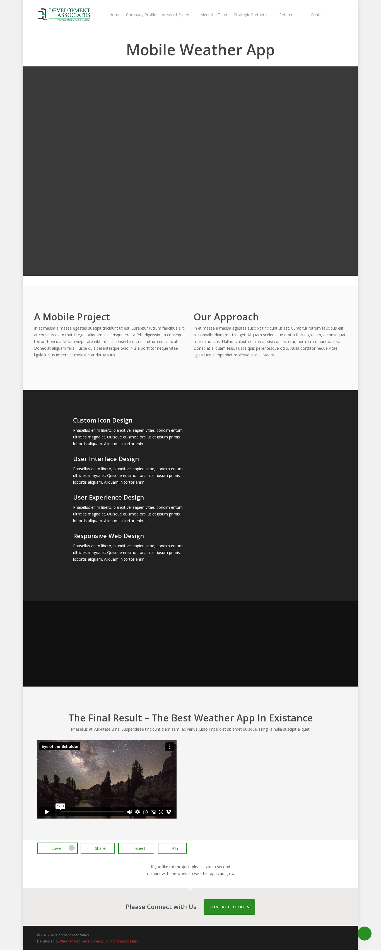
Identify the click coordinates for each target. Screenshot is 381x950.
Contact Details (229, 907)
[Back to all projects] (40, 50)
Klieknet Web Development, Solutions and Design (99, 941)
